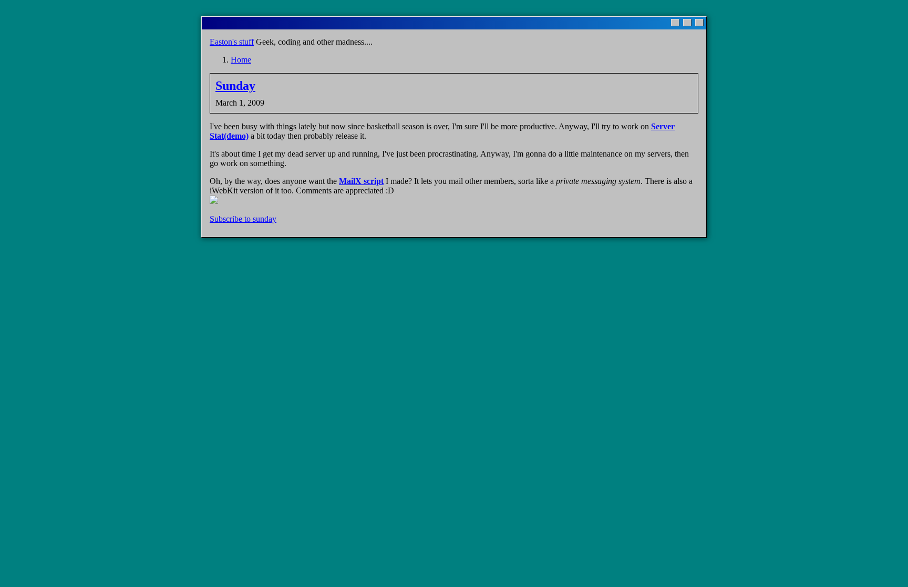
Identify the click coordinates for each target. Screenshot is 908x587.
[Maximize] (687, 22)
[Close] (699, 22)
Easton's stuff (232, 41)
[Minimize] (675, 22)
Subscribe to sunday (243, 218)
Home (241, 59)
